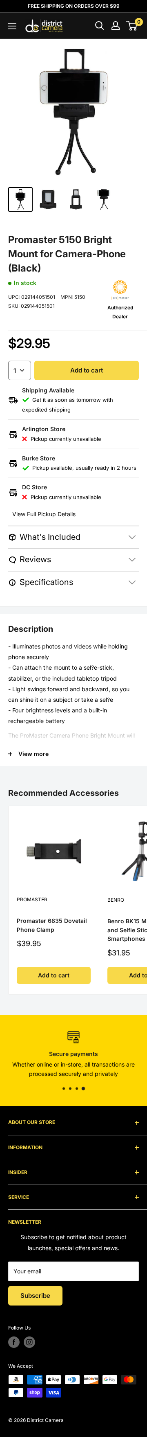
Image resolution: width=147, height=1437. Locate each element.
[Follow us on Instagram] (29, 1342)
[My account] (115, 25)
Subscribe (35, 1295)
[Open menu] (12, 26)
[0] (132, 26)
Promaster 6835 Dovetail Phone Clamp (52, 925)
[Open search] (99, 25)
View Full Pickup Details (44, 513)
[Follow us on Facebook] (14, 1342)
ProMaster (32, 899)
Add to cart (86, 370)
